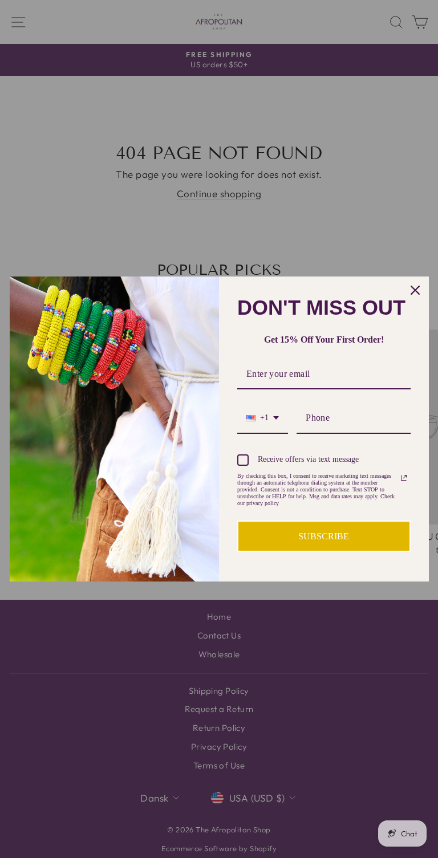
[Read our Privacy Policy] (404, 478)
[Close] (415, 290)
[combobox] (262, 418)
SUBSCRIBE (323, 536)
